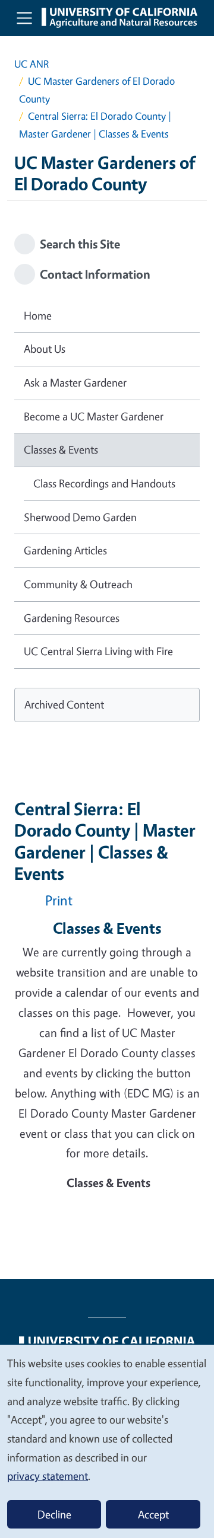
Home (38, 315)
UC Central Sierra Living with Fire (98, 651)
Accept (153, 1514)
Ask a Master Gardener (75, 382)
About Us (44, 349)
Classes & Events (61, 449)
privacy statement (47, 1476)
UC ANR (31, 64)
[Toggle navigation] (24, 17)
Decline (54, 1514)
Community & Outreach (78, 584)
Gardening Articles (65, 550)
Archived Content (64, 704)
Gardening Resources (71, 618)
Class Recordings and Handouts (104, 483)
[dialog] (107, 1441)
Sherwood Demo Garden (80, 517)
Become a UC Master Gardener (93, 416)
